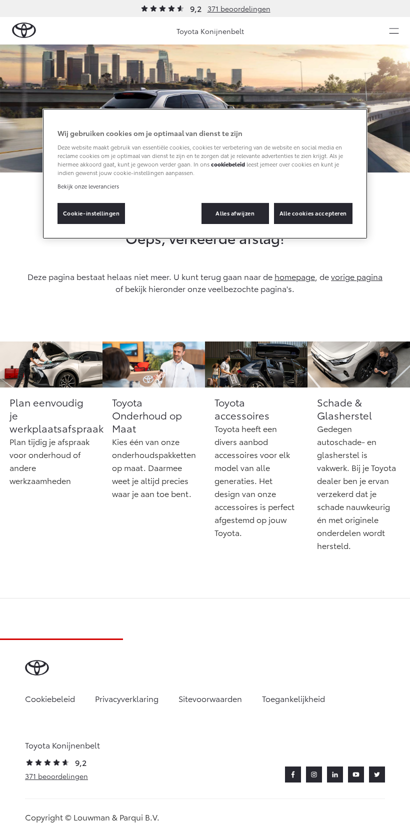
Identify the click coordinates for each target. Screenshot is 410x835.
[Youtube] (356, 774)
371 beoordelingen (239, 9)
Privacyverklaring (126, 698)
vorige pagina (356, 276)
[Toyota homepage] (24, 30)
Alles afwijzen (235, 213)
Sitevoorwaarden (210, 698)
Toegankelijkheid (293, 698)
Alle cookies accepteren (313, 213)
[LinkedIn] (335, 774)
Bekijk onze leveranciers (88, 186)
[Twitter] (377, 774)
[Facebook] (293, 774)
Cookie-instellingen (91, 213)
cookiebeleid (228, 164)
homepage (294, 276)
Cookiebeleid (50, 698)
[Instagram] (314, 774)
